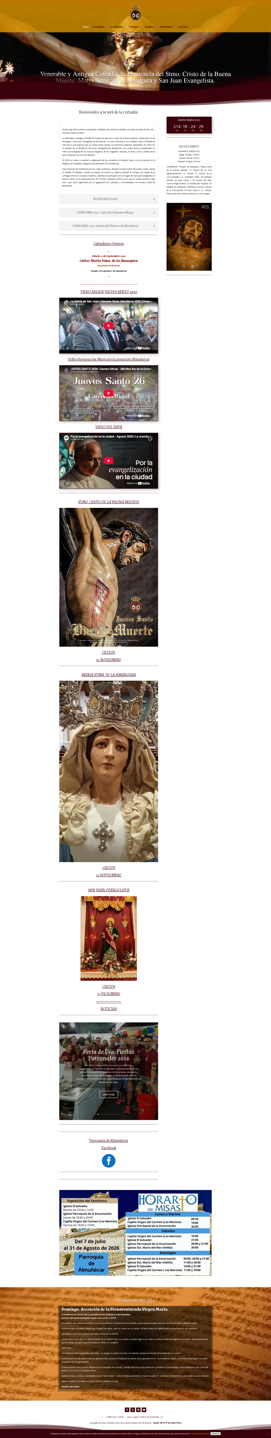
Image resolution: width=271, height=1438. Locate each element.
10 (119, 1114)
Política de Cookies (115, 1417)
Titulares (133, 27)
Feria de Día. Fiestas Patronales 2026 (108, 1055)
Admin (91, 1065)
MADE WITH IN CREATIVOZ (167, 1422)
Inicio (86, 27)
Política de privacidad (200, 1433)
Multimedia (166, 27)
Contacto (183, 27)
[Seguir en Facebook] (127, 1410)
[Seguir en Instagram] (138, 1410)
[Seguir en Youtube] (144, 1410)
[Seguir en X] (132, 1410)
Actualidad (98, 27)
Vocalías (149, 27)
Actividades (114, 1065)
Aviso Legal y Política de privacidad (143, 1417)
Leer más (109, 1094)
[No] (267, 1434)
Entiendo (215, 1433)
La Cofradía (116, 27)
